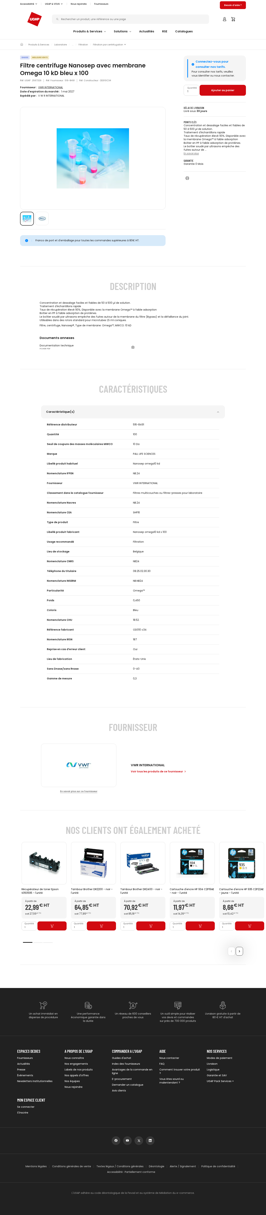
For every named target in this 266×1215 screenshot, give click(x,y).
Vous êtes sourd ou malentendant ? (171, 1080)
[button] (28, 4)
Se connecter (25, 1107)
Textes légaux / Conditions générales (119, 1166)
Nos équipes (72, 1081)
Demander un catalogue (127, 1085)
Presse (21, 1069)
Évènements (25, 1075)
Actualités (23, 1064)
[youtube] (127, 1140)
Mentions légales (36, 1166)
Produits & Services (38, 44)
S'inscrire (22, 1112)
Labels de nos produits (79, 1069)
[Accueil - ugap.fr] (34, 19)
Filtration (83, 44)
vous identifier (201, 75)
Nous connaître (74, 1058)
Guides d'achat (121, 1058)
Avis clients (119, 1090)
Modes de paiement (219, 1058)
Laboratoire (60, 44)
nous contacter (224, 75)
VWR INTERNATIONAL (50, 87)
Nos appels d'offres (77, 1075)
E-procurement (122, 1079)
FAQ (161, 1064)
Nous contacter (169, 1058)
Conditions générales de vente (71, 1166)
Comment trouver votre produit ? (179, 1071)
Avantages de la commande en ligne (132, 1071)
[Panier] (233, 19)
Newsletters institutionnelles (34, 1081)
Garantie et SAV (217, 1075)
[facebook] (116, 1140)
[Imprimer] (187, 178)
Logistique (213, 1069)
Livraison (212, 1064)
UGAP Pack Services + (220, 1081)
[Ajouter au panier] (52, 926)
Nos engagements (76, 1064)
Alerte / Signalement (183, 1166)
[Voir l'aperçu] (26, 218)
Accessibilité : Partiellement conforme (131, 1172)
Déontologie (156, 1166)
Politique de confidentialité (218, 1166)
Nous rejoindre (74, 1087)
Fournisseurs (101, 3)
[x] (138, 1140)
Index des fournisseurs (126, 1064)
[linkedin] (150, 1140)
